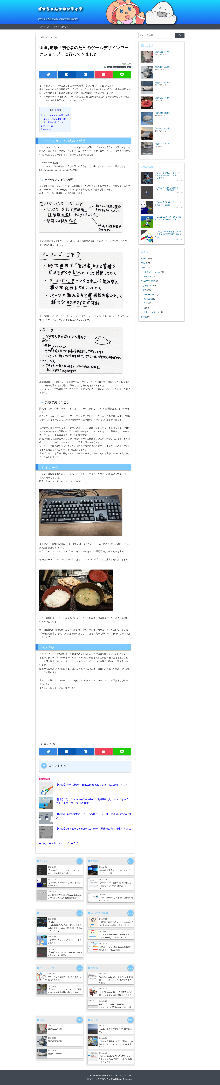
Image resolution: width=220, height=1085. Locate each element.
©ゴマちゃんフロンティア (100, 1079)
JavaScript (148, 299)
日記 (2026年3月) (162, 113)
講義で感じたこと (54, 122)
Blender (144, 258)
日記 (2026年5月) (55, 1053)
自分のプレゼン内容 (55, 119)
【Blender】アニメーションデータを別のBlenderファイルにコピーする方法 (168, 175)
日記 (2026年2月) (162, 128)
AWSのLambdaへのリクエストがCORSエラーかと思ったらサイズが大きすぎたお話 (116, 980)
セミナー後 (47, 126)
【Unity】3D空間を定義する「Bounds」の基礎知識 (167, 188)
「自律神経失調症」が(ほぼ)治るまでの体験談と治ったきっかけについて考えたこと (116, 1044)
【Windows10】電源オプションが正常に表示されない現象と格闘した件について (115, 886)
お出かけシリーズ (119, 67)
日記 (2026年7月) (55, 1029)
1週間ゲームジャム (152, 272)
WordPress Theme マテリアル (116, 1075)
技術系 (144, 290)
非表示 (57, 110)
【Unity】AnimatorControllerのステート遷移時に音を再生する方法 (93, 828)
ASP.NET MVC (150, 295)
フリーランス (147, 285)
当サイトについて (61, 27)
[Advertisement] (60, 718)
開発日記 (147, 276)
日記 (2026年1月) (162, 144)
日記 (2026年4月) (162, 98)
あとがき (46, 129)
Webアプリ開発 (148, 281)
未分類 (144, 316)
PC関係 (144, 263)
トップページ (43, 27)
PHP (146, 303)
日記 (128, 67)
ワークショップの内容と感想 (55, 115)
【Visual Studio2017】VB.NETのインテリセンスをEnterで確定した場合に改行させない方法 (115, 1059)
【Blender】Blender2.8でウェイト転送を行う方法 (168, 203)
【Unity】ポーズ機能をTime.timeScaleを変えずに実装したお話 (91, 784)
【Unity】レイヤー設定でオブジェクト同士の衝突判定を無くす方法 (168, 234)
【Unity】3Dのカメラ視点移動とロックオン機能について (168, 218)
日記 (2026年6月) (55, 1041)
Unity (109, 67)
